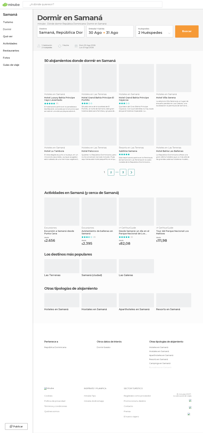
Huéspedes (151, 32)
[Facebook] (174, 389)
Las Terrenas (52, 275)
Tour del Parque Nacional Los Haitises (172, 232)
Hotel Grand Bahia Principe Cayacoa (134, 98)
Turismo (8, 22)
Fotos (6, 57)
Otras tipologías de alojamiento (166, 341)
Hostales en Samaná (94, 309)
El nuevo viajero (131, 416)
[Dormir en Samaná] (131, 172)
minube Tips (90, 396)
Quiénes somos (51, 411)
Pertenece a (51, 341)
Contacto (128, 406)
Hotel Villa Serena (166, 97)
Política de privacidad (54, 401)
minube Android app (94, 401)
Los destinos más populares (68, 254)
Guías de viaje (11, 65)
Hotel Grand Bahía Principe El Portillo (98, 98)
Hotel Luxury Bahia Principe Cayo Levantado (59, 98)
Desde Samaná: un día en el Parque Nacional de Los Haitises (134, 232)
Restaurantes (11, 50)
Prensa (127, 411)
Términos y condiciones (55, 406)
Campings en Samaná (159, 363)
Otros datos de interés (109, 341)
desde (46, 237)
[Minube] (11, 5)
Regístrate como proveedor (137, 396)
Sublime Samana (128, 151)
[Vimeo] (184, 389)
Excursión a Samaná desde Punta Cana (59, 232)
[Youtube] (189, 389)
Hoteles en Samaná (56, 309)
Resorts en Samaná (168, 309)
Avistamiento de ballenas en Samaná (97, 232)
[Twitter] (179, 389)
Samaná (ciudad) (92, 275)
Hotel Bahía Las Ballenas (169, 151)
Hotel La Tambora (54, 151)
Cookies (48, 396)
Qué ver (8, 36)
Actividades (10, 43)
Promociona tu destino (135, 401)
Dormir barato (103, 347)
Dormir (7, 29)
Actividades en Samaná (64, 193)
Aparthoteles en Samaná (134, 309)
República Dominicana (55, 347)
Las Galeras (126, 275)
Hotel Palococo (90, 151)
